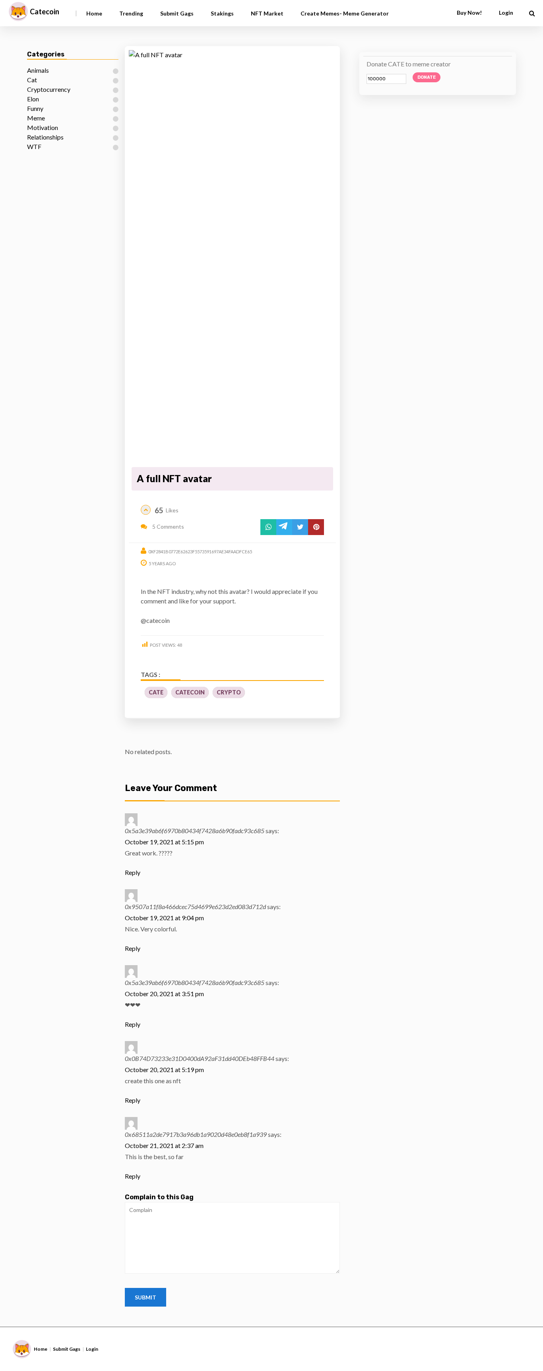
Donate (426, 77)
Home (94, 13)
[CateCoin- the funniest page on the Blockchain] (18, 11)
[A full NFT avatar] (232, 257)
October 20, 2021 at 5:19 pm (164, 1069)
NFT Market (267, 13)
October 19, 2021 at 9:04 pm (164, 917)
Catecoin (44, 11)
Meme (36, 118)
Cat (32, 79)
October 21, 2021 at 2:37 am (164, 1145)
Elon (33, 99)
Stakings (222, 13)
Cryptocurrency (48, 89)
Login (92, 1349)
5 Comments (167, 526)
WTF (34, 146)
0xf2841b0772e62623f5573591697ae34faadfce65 (200, 551)
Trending (131, 13)
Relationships (45, 137)
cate (156, 692)
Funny (35, 108)
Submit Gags (177, 13)
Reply (132, 872)
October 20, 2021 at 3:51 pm (164, 993)
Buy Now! (469, 12)
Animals (38, 70)
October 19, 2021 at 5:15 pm (164, 841)
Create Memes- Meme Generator (345, 13)
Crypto (229, 692)
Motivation (42, 127)
